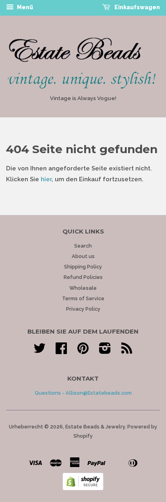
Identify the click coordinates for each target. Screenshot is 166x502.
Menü (24, 7)
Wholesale (83, 288)
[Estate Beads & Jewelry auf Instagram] (105, 351)
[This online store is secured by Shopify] (83, 488)
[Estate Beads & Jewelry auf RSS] (127, 351)
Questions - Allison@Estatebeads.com (83, 393)
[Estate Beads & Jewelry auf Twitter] (39, 351)
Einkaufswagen (136, 7)
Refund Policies (83, 277)
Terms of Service (83, 298)
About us (83, 256)
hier (46, 179)
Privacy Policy (83, 309)
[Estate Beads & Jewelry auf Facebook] (61, 351)
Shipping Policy (83, 267)
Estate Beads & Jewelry (95, 427)
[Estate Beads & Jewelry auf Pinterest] (83, 351)
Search (83, 246)
